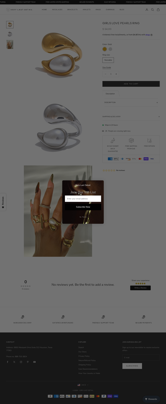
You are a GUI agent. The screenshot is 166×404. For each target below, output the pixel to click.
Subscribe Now (83, 207)
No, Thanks (83, 217)
